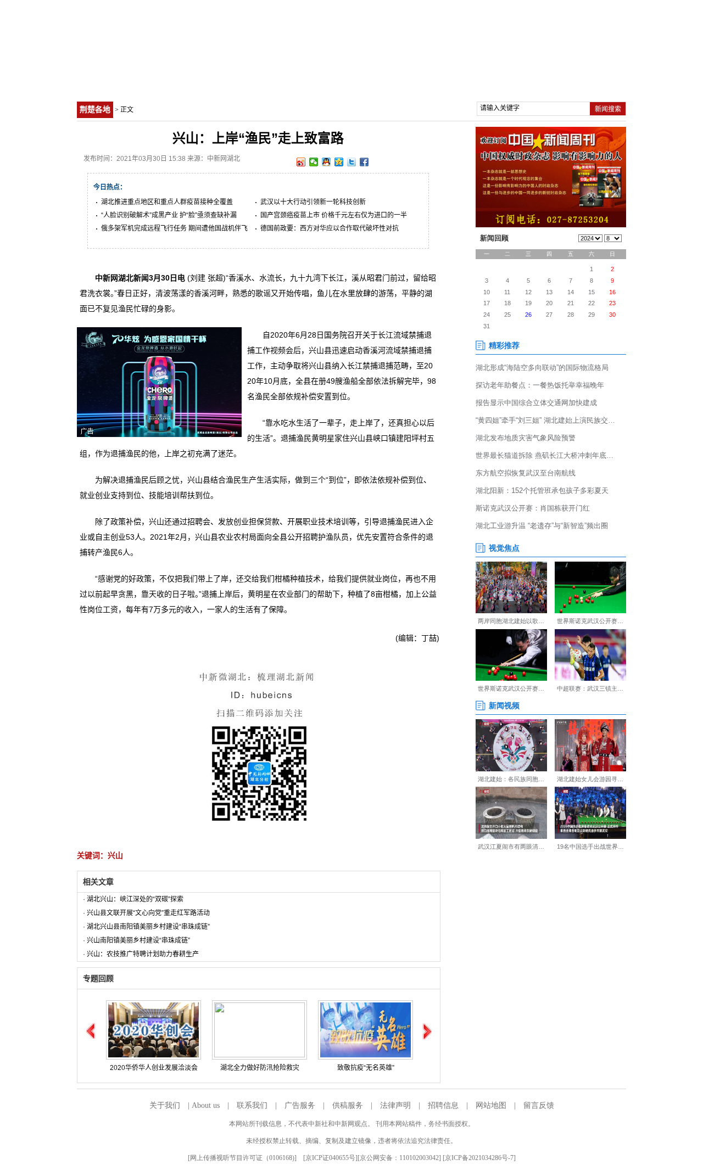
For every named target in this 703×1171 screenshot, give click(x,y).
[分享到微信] (314, 162)
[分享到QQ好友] (326, 162)
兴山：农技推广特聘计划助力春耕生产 (143, 954)
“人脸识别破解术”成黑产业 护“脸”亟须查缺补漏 (169, 215)
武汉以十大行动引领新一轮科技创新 (313, 202)
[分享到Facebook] (364, 162)
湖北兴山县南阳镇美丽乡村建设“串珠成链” (148, 927)
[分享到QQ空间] (339, 162)
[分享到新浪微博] (301, 162)
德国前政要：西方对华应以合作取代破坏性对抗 (329, 228)
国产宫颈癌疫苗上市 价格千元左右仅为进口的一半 (333, 215)
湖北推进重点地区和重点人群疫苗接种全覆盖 (167, 202)
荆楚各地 (95, 109)
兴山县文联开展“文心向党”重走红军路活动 (148, 913)
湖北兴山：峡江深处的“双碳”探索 (135, 899)
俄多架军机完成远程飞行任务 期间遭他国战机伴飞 (174, 228)
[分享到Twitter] (351, 162)
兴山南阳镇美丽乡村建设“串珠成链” (138, 940)
